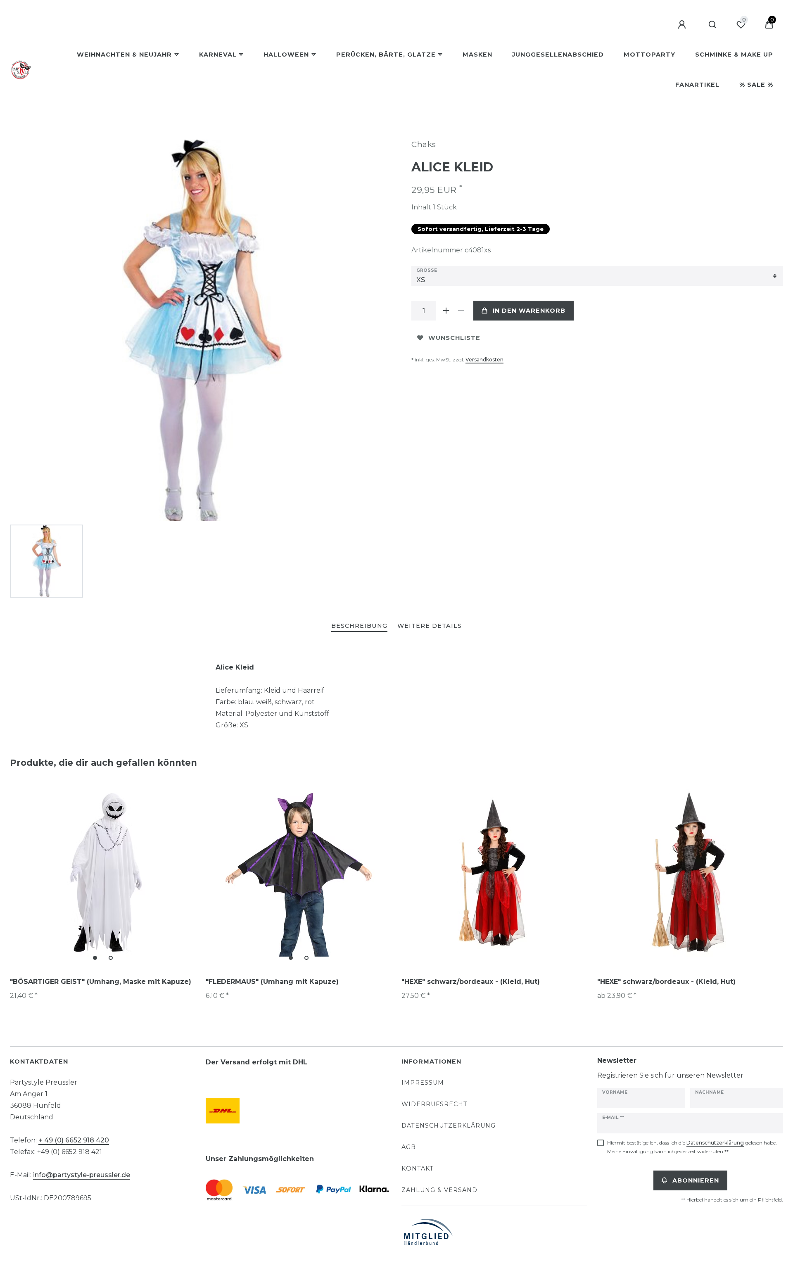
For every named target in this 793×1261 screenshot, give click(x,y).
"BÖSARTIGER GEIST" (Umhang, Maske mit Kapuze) (100, 982)
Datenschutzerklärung (448, 1125)
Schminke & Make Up (734, 54)
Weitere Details (429, 625)
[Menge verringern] (460, 311)
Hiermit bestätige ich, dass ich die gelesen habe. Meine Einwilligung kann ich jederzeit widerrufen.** (692, 1147)
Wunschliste (454, 338)
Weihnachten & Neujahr (124, 54)
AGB (408, 1147)
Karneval (218, 54)
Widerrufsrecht (434, 1104)
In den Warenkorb (529, 310)
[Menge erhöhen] (446, 311)
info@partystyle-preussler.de (81, 1175)
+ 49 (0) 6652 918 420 (73, 1140)
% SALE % (756, 84)
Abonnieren (695, 1180)
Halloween (286, 54)
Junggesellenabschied (558, 54)
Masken (477, 54)
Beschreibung (359, 625)
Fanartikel (697, 84)
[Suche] (712, 25)
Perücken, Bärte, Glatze (386, 54)
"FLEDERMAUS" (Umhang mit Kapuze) (272, 982)
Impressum (422, 1082)
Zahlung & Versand (439, 1190)
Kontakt (417, 1168)
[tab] (359, 626)
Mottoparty (649, 54)
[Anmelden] (683, 24)
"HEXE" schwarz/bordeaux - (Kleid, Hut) (470, 982)
